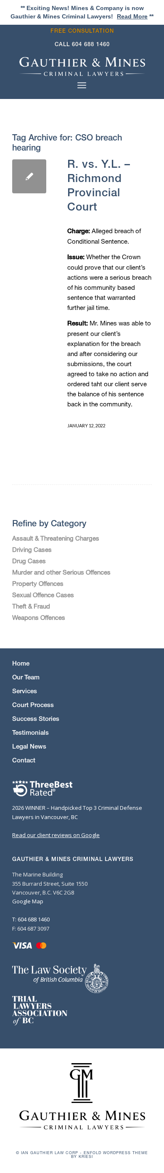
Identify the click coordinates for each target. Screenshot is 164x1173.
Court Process (33, 704)
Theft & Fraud (31, 606)
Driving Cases (32, 549)
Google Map (27, 901)
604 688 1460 (91, 44)
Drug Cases (29, 560)
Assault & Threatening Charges (55, 538)
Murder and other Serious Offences (61, 572)
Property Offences (37, 583)
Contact (23, 760)
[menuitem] (84, 31)
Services (24, 690)
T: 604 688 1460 (31, 919)
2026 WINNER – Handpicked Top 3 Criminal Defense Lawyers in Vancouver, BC (77, 812)
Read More (132, 16)
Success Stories (35, 718)
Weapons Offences (38, 617)
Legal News (29, 746)
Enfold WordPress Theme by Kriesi (109, 1154)
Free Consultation (82, 31)
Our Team (26, 677)
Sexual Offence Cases (43, 594)
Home (20, 663)
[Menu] (81, 85)
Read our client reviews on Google (56, 835)
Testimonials (30, 732)
